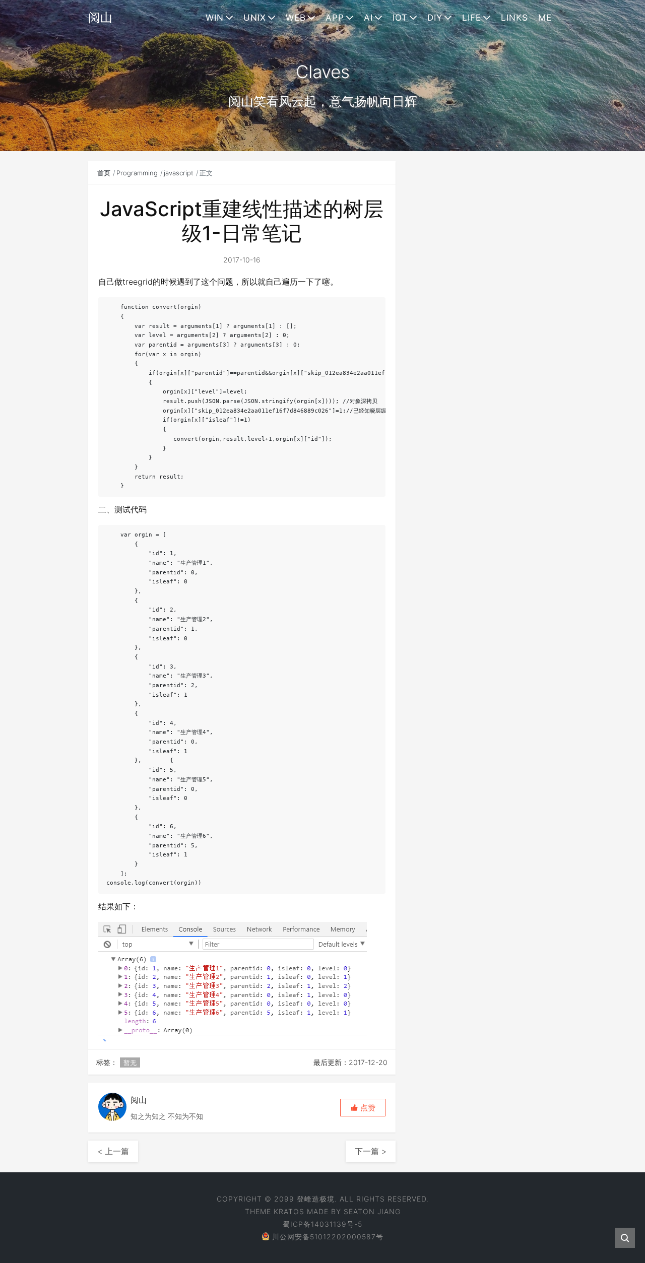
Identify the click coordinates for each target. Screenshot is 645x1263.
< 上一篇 (113, 1151)
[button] (362, 1107)
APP (335, 18)
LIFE (471, 18)
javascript (179, 173)
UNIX (254, 18)
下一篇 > (370, 1151)
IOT (400, 18)
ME (545, 18)
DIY (434, 18)
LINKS (514, 18)
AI (368, 18)
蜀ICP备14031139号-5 (322, 1224)
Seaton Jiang (372, 1211)
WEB (296, 18)
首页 (103, 173)
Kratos (289, 1211)
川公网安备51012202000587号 (327, 1236)
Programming (137, 173)
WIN (215, 18)
